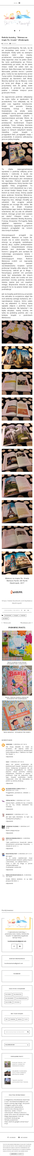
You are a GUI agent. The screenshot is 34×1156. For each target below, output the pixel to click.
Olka (7, 762)
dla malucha (17, 994)
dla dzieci (8, 994)
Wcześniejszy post (26, 623)
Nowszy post (7, 623)
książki (16, 615)
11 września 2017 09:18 (17, 762)
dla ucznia (9, 1002)
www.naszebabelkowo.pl (14, 838)
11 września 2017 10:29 (22, 800)
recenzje (5, 618)
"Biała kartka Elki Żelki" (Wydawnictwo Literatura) (17, 663)
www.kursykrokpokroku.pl (14, 875)
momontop (9, 814)
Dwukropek (8, 615)
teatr (26, 1019)
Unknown (9, 744)
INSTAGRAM (23, 1137)
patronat (17, 1002)
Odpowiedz (9, 756)
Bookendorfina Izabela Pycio (15, 788)
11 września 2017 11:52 (21, 814)
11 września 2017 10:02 (16, 789)
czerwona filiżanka (12, 826)
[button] (17, 2)
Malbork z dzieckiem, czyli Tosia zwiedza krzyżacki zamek (19, 1072)
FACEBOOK (12, 1137)
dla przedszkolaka (21, 998)
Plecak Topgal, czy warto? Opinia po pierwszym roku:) (19, 1064)
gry (7, 1019)
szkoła (20, 1019)
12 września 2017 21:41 (25, 853)
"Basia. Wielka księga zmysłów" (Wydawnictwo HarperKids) (17, 698)
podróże (23, 615)
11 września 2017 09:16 (20, 744)
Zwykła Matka (10, 800)
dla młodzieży (10, 998)
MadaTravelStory (11, 853)
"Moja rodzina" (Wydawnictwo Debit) (17, 732)
